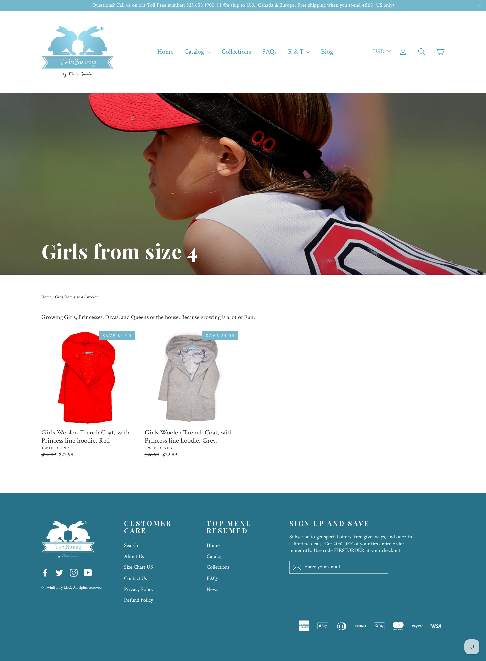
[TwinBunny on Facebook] (45, 572)
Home (165, 51)
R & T (296, 51)
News (212, 589)
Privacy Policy (138, 589)
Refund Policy (138, 600)
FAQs (269, 51)
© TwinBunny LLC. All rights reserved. (71, 587)
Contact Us (135, 578)
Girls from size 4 (69, 297)
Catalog (194, 51)
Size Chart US (138, 567)
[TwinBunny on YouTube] (88, 572)
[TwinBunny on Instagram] (74, 572)
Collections (236, 51)
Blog (327, 51)
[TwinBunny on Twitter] (59, 572)
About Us (134, 556)
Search (131, 545)
